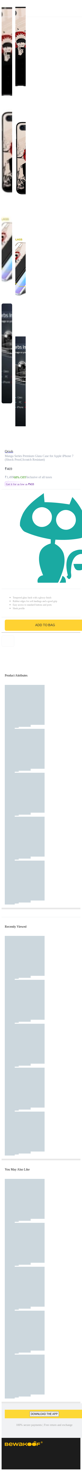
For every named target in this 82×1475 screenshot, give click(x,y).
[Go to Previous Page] (5, 8)
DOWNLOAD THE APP (44, 1414)
